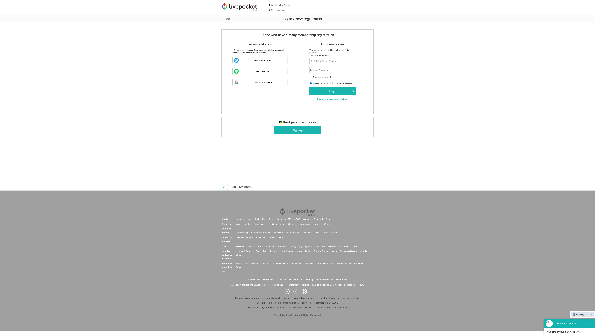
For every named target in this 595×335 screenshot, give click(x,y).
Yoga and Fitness (244, 251)
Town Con (297, 263)
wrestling (282, 246)
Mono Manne (305, 224)
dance (318, 224)
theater (247, 224)
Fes (271, 219)
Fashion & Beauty (348, 251)
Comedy (292, 224)
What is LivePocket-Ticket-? (261, 279)
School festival (344, 263)
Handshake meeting (261, 232)
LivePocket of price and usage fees (247, 285)
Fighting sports (306, 246)
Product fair (241, 263)
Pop (264, 219)
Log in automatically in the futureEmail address (332, 83)
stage (238, 224)
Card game (287, 251)
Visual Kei (318, 219)
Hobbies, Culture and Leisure (227, 255)
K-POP (297, 219)
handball (332, 246)
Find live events (278, 10)
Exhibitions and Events (227, 267)
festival (265, 263)
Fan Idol (226, 232)
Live (317, 232)
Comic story (259, 224)
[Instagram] (306, 291)
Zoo (265, 251)
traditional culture (276, 224)
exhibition (278, 232)
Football (251, 246)
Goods (325, 232)
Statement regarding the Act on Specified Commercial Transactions (322, 285)
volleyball (270, 246)
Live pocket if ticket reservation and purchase (239, 7)
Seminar (308, 263)
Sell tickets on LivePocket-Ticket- (331, 279)
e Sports (321, 246)
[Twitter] (289, 291)
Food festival (322, 263)
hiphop (279, 219)
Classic (306, 219)
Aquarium (274, 251)
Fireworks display (280, 263)
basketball (344, 246)
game (299, 251)
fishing (308, 251)
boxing (293, 246)
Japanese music (243, 219)
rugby (260, 246)
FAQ (362, 285)
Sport (224, 246)
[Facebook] (297, 291)
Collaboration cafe (244, 237)
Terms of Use (276, 285)
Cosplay (364, 251)
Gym (258, 251)
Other (328, 219)
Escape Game (321, 251)
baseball (240, 246)
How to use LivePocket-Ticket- (295, 279)
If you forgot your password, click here (332, 99)
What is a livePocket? (281, 5)
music (225, 219)
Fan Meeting (242, 232)
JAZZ (288, 219)
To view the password (322, 77)
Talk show (307, 232)
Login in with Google (263, 82)
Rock (256, 219)
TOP (223, 187)
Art (332, 263)
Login (332, 91)
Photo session (293, 232)
